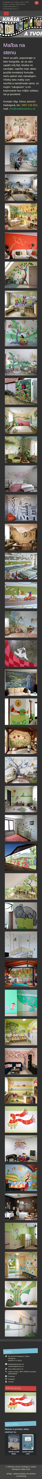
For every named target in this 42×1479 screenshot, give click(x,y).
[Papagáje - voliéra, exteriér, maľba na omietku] (21, 391)
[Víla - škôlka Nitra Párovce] (21, 1236)
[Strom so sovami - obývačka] (21, 1061)
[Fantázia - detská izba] (21, 362)
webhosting (21, 1476)
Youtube (11, 1382)
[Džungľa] (21, 449)
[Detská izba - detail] (21, 595)
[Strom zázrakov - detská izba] (21, 770)
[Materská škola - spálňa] (21, 1003)
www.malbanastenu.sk (15, 1369)
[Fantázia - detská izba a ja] (21, 333)
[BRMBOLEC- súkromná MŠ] (21, 711)
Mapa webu (25, 1469)
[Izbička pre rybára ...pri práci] (21, 158)
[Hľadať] (36, 3)
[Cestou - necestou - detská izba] (21, 304)
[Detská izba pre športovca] (21, 799)
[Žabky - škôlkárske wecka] (21, 1323)
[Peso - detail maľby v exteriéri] (21, 653)
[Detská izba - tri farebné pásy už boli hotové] (21, 566)
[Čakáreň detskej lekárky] (21, 1032)
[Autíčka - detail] (21, 1119)
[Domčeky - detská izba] (21, 508)
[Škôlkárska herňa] (21, 420)
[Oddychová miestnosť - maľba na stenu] (21, 741)
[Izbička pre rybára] (21, 187)
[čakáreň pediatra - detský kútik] (21, 1148)
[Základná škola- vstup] (21, 1265)
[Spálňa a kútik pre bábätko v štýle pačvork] (21, 828)
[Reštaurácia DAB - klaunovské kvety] (21, 1207)
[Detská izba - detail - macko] (21, 915)
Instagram (11, 1379)
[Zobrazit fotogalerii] (20, 1402)
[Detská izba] (21, 886)
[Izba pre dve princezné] (21, 129)
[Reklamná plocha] (21, 857)
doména (32, 1474)
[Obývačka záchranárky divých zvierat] (21, 537)
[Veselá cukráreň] (21, 1177)
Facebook (11, 1376)
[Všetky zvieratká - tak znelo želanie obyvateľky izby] (21, 216)
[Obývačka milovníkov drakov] (21, 682)
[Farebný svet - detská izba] (21, 275)
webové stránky (19, 1474)
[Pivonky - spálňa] (21, 478)
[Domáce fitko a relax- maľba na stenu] (21, 974)
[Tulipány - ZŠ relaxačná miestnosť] (21, 1294)
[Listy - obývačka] (21, 245)
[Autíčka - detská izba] (21, 1090)
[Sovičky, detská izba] (21, 944)
